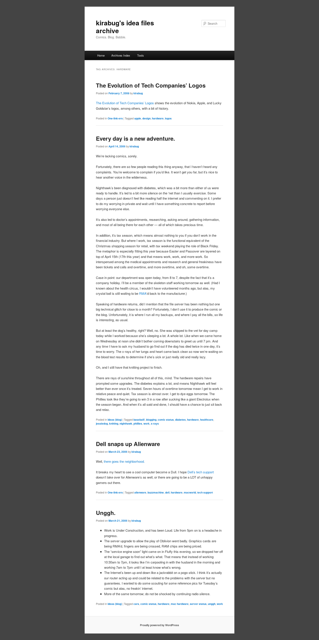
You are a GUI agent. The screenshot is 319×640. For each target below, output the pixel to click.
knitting (113, 423)
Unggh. (105, 513)
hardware (158, 118)
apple (137, 118)
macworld (190, 492)
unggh (211, 604)
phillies (137, 423)
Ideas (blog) (115, 420)
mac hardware (180, 604)
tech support (205, 492)
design (146, 118)
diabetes (180, 420)
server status (198, 604)
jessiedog (102, 423)
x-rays (155, 423)
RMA (142, 293)
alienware (140, 492)
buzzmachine (156, 492)
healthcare (206, 420)
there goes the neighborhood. (124, 461)
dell (167, 492)
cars (136, 604)
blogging (151, 420)
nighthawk (126, 423)
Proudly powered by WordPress (159, 625)
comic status (166, 420)
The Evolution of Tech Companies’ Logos (151, 85)
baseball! (139, 420)
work (146, 423)
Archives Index (120, 55)
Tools (140, 55)
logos (168, 118)
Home (101, 55)
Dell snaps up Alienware (128, 444)
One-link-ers (115, 118)
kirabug (138, 93)
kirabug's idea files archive (125, 26)
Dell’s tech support (200, 472)
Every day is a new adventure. (135, 138)
